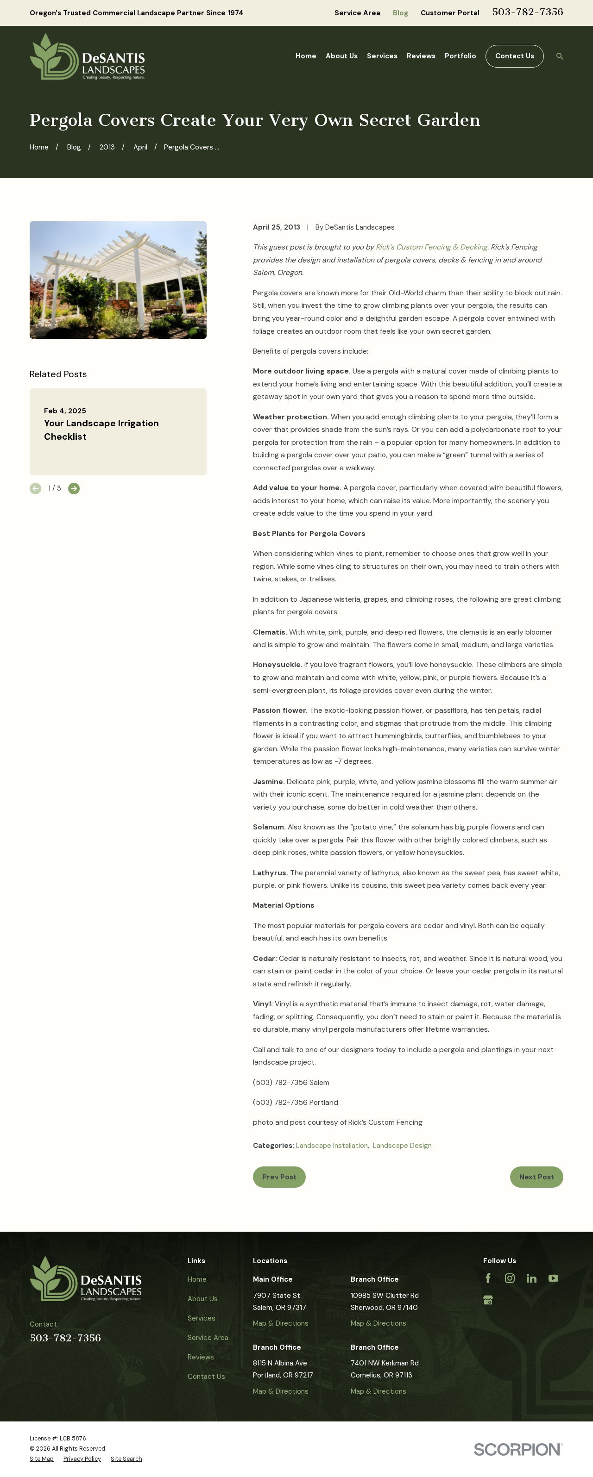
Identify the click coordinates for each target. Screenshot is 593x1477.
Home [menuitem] (306, 56)
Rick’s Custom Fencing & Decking (431, 247)
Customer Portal (450, 13)
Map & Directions (281, 1323)
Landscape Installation (332, 1145)
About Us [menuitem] (342, 56)
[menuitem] (42, 1459)
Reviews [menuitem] (421, 56)
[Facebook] (488, 1278)
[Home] (87, 56)
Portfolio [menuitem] (460, 56)
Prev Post (279, 1177)
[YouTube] (553, 1278)
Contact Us (514, 56)
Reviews (201, 1357)
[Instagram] (510, 1278)
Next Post (536, 1177)
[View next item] (74, 488)
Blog (400, 13)
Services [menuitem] (382, 56)
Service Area (357, 13)
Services (201, 1318)
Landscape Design (402, 1145)
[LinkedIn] (531, 1278)
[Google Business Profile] (488, 1300)
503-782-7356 (527, 12)
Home (197, 1279)
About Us (203, 1298)
